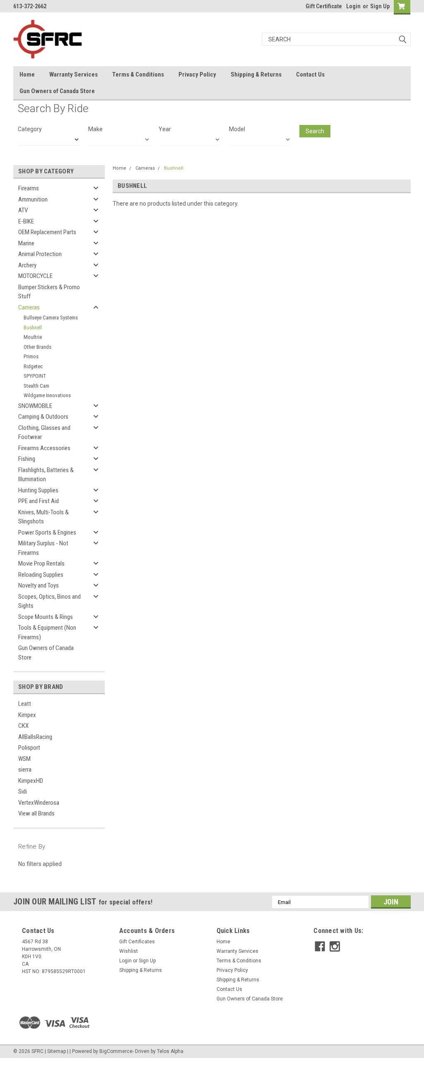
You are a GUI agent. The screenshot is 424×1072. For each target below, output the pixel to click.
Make (95, 129)
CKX (23, 725)
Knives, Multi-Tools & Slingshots (43, 516)
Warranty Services (73, 74)
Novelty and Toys (38, 585)
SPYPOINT (35, 376)
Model (237, 129)
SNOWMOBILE (35, 406)
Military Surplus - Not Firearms (43, 548)
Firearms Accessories (44, 448)
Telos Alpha (170, 1051)
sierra (24, 769)
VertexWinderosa (38, 802)
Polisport (29, 747)
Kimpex (27, 715)
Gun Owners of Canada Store (57, 91)
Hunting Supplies (38, 490)
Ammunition (33, 199)
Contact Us (310, 74)
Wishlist (128, 951)
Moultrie (33, 337)
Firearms (28, 188)
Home (27, 74)
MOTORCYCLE (35, 276)
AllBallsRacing (35, 737)
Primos (31, 356)
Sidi (22, 791)
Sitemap (56, 1051)
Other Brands (37, 347)
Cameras (29, 307)
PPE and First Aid (38, 501)
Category (30, 129)
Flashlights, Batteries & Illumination (46, 474)
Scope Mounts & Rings (45, 617)
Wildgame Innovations (47, 395)
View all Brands (36, 813)
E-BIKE (26, 221)
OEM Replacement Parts (47, 232)
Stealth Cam (36, 386)
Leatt (24, 703)
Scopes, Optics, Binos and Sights (49, 601)
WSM (24, 759)
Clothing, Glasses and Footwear (44, 432)
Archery (27, 265)
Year (165, 129)
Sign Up (380, 6)
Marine (26, 243)
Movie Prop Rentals (41, 563)
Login (353, 6)
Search (315, 131)
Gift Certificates (137, 942)
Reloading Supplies (40, 574)
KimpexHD (30, 780)
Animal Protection (40, 254)
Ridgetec (33, 366)
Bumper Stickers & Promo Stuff (49, 291)
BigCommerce (115, 1051)
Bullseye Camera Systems (51, 317)
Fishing (26, 459)
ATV (23, 210)
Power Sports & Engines (47, 532)
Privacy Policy (197, 74)
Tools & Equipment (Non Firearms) (47, 632)
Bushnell (33, 327)
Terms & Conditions (138, 74)
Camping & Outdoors (43, 416)
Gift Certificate (324, 6)
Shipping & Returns (256, 74)
